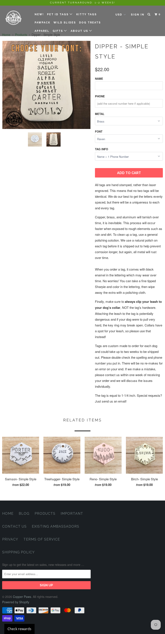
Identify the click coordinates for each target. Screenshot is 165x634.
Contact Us (14, 526)
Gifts (58, 30)
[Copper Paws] (15, 17)
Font (98, 131)
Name (99, 79)
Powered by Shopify (15, 602)
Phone (100, 96)
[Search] (149, 14)
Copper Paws (22, 596)
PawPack (42, 22)
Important (72, 513)
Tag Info (101, 149)
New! (39, 14)
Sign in (137, 14)
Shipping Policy (18, 552)
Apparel (42, 30)
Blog (24, 513)
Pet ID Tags (58, 14)
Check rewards (19, 628)
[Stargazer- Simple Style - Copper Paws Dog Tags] (46, 85)
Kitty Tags (86, 14)
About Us (80, 30)
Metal (99, 114)
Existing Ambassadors (55, 526)
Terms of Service (41, 539)
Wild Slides (64, 22)
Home (8, 513)
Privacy (10, 539)
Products (45, 513)
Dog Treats (90, 22)
